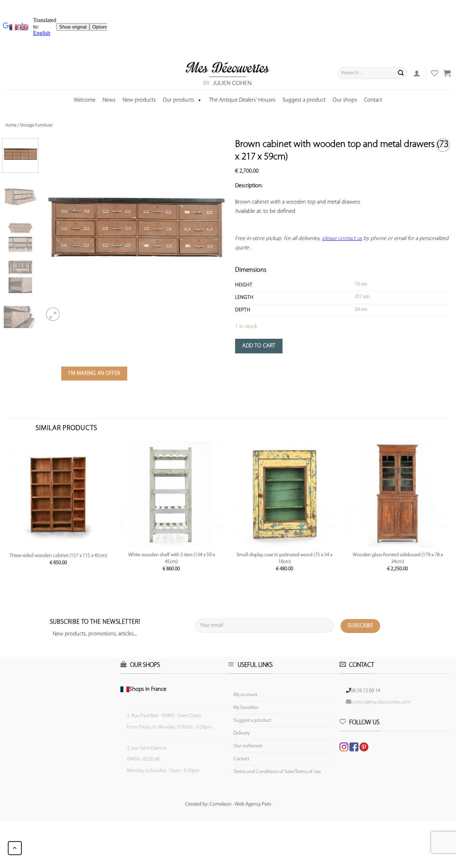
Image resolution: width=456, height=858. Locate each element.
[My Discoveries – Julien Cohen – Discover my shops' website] (227, 73)
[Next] (215, 230)
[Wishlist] (443, 145)
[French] (14, 27)
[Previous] (56, 230)
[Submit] (401, 73)
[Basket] (447, 73)
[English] (24, 27)
